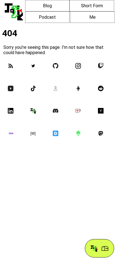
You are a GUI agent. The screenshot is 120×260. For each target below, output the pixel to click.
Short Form (92, 5)
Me (92, 17)
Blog (47, 5)
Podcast (47, 17)
